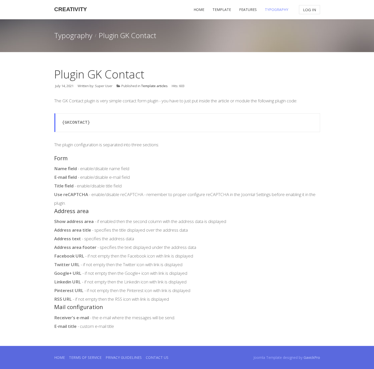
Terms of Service (85, 357)
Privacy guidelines (124, 357)
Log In (309, 9)
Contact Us (157, 357)
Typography (276, 9)
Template (221, 9)
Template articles (154, 86)
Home (199, 9)
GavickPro (312, 357)
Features (248, 9)
